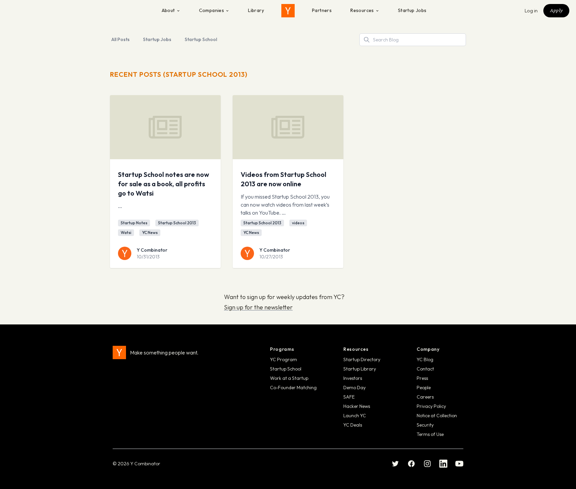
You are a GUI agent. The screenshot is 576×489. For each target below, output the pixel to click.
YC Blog (425, 359)
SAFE (349, 397)
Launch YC (354, 416)
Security (425, 425)
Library (256, 10)
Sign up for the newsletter (258, 307)
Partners (322, 10)
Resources (362, 10)
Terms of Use (430, 434)
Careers (425, 397)
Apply (556, 10)
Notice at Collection (437, 416)
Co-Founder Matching (293, 388)
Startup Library (359, 369)
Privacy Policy (431, 406)
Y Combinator (152, 250)
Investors (352, 378)
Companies (211, 10)
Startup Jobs (412, 10)
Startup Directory (361, 359)
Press (422, 378)
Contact (425, 369)
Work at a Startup (289, 378)
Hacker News (356, 406)
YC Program (283, 359)
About (168, 10)
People (424, 388)
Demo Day (354, 388)
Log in (531, 11)
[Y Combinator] (288, 10)
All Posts (120, 39)
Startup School (201, 39)
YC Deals (352, 425)
